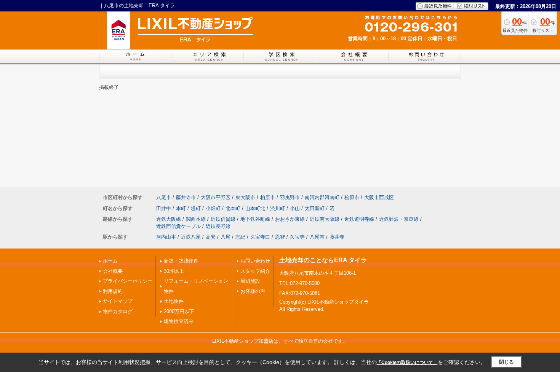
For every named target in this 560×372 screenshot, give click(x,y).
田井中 (163, 208)
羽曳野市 (290, 197)
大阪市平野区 (215, 197)
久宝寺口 (260, 237)
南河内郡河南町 (322, 197)
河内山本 (166, 237)
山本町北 (255, 208)
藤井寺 (337, 237)
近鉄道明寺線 (359, 219)
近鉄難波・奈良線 (399, 219)
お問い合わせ (255, 261)
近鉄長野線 (218, 226)
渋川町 (277, 208)
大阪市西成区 (379, 197)
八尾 (225, 237)
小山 (295, 208)
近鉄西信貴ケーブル (178, 226)
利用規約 (113, 291)
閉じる (506, 362)
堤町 (196, 208)
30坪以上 (174, 271)
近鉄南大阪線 (324, 219)
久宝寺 (297, 237)
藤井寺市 (186, 197)
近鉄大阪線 (168, 219)
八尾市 (163, 197)
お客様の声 (252, 291)
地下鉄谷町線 (255, 219)
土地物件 (174, 301)
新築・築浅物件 (181, 261)
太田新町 (315, 208)
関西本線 (196, 219)
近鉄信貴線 (223, 219)
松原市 (351, 197)
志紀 (240, 237)
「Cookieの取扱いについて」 (407, 362)
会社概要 (113, 271)
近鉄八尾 (191, 237)
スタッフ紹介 (255, 271)
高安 (211, 237)
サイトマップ (118, 301)
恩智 (280, 237)
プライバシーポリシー (127, 281)
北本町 (233, 208)
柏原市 (267, 197)
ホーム (110, 261)
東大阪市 (245, 197)
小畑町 (213, 208)
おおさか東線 (290, 219)
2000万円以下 (179, 311)
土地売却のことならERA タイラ (323, 260)
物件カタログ (118, 311)
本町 (181, 208)
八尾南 (317, 237)
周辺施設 (250, 281)
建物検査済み (179, 321)
